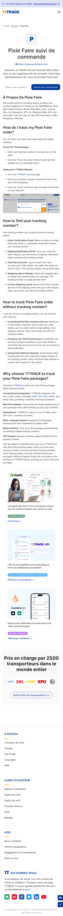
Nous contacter (13, 841)
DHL (46, 396)
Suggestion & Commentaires (20, 852)
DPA (6, 765)
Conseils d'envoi (13, 806)
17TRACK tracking (25, 174)
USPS (34, 396)
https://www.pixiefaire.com (33, 64)
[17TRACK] (10, 12)
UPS (40, 396)
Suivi (7, 811)
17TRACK (16, 385)
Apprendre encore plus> (45, 4)
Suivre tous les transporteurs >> (31, 695)
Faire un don (11, 858)
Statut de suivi (12, 800)
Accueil (6, 26)
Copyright (10, 759)
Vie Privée (10, 754)
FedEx (52, 396)
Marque (14, 26)
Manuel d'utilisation (15, 788)
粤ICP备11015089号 (31, 912)
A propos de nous (14, 742)
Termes (8, 748)
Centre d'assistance (15, 846)
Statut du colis (12, 794)
